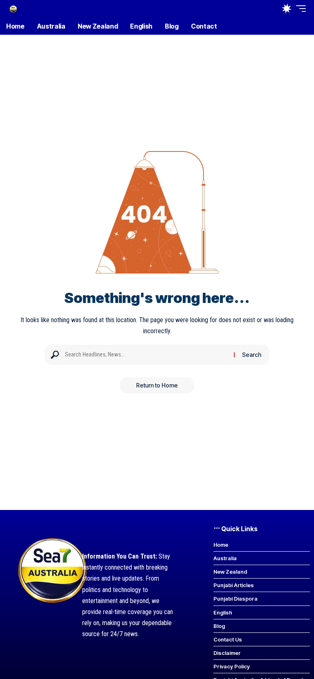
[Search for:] (146, 355)
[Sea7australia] (13, 8)
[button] (299, 8)
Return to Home (157, 385)
